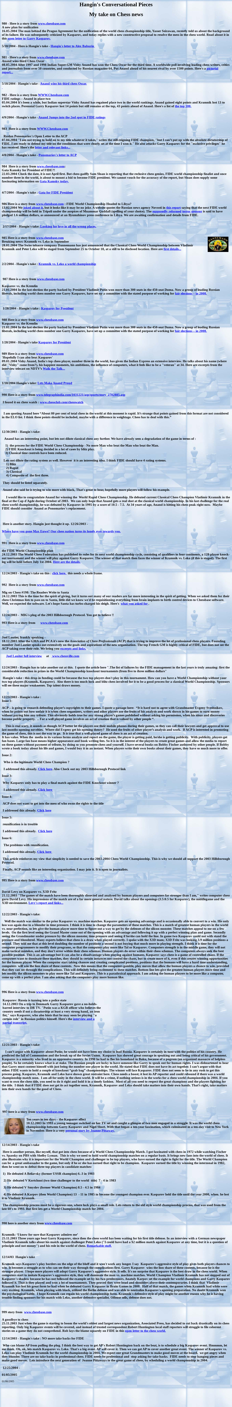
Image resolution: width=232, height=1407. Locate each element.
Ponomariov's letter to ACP (58, 155)
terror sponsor (192, 211)
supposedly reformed (166, 211)
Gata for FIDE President (56, 192)
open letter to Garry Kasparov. (29, 38)
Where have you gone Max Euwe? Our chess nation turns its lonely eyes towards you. (61, 531)
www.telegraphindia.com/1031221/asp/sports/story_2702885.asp (80, 394)
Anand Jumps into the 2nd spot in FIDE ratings (71, 117)
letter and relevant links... (52, 147)
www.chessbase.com (52, 23)
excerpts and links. (73, 648)
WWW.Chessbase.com (53, 95)
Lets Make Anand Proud (55, 383)
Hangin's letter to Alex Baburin (73, 46)
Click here (45, 769)
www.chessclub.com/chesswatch (61, 402)
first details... (172, 249)
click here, (59, 573)
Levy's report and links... (46, 903)
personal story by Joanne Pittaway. (90, 1130)
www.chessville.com (65, 656)
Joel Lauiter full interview (24, 656)
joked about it (33, 207)
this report (173, 207)
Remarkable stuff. (99, 1246)
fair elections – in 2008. (191, 293)
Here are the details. (67, 562)
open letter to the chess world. (145, 1331)
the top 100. (183, 106)
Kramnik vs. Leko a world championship (67, 264)
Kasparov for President (57, 308)
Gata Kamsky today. (54, 181)
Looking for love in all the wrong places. (67, 226)
